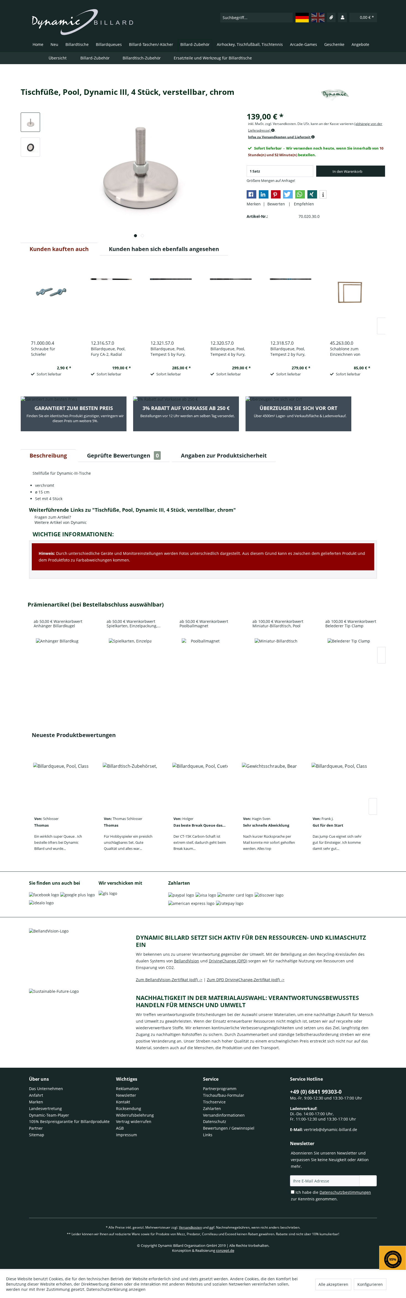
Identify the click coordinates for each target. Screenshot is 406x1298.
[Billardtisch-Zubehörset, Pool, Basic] (130, 784)
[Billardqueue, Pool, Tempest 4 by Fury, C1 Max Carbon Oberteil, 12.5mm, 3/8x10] (231, 299)
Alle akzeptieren (333, 1284)
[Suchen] (288, 17)
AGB (120, 1128)
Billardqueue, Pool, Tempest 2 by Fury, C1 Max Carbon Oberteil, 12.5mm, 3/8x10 (287, 351)
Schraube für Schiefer (43, 351)
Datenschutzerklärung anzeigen (116, 1289)
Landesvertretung (45, 1108)
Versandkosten (190, 1227)
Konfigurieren (370, 1284)
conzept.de (225, 1250)
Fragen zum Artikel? (52, 517)
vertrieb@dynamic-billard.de (330, 1129)
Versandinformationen (224, 1115)
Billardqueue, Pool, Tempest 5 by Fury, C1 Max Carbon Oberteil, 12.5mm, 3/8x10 (168, 351)
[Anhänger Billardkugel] (57, 660)
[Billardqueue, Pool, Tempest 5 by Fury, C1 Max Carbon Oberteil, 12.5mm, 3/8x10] (171, 299)
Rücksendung (128, 1108)
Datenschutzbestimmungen (345, 1192)
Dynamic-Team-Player (49, 1115)
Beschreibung (48, 455)
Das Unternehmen (46, 1088)
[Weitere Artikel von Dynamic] (335, 97)
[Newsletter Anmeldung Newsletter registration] (368, 1180)
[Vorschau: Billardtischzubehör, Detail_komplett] (30, 122)
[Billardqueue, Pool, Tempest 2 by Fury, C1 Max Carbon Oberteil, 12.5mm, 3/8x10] (291, 299)
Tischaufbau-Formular (223, 1095)
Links (207, 1134)
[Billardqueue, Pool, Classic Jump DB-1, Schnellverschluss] (339, 784)
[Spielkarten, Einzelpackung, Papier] (130, 660)
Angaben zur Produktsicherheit (224, 455)
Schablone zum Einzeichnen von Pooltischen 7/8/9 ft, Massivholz (348, 351)
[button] (251, 194)
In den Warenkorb (347, 171)
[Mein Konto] (342, 17)
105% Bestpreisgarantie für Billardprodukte (69, 1121)
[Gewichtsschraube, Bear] (269, 784)
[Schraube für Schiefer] (51, 299)
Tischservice (214, 1101)
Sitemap (36, 1134)
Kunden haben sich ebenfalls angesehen (164, 249)
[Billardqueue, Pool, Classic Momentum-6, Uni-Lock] (60, 784)
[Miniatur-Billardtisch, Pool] (276, 660)
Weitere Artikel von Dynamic (60, 522)
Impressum (126, 1134)
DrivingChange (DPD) (228, 960)
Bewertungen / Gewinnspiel (228, 1128)
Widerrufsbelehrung (135, 1115)
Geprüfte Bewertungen (123, 455)
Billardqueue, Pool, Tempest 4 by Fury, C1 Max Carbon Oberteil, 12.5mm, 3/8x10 (227, 351)
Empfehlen (303, 204)
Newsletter (126, 1095)
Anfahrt (36, 1095)
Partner (36, 1128)
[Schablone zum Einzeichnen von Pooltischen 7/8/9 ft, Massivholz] (350, 299)
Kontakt (123, 1101)
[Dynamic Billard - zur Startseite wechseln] (82, 22)
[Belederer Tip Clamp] (349, 660)
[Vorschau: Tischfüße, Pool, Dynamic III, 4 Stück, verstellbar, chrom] (30, 147)
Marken (36, 1101)
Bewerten (276, 204)
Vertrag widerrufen (133, 1121)
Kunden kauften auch (59, 249)
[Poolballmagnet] (203, 660)
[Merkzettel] (331, 17)
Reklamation (127, 1088)
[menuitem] (256, 17)
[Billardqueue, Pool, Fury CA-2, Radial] (111, 299)
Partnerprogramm (219, 1088)
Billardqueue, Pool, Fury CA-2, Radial (108, 351)
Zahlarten (212, 1108)
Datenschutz (214, 1121)
